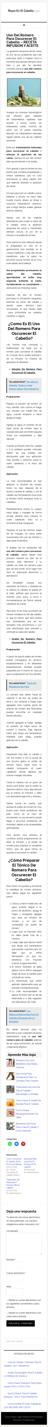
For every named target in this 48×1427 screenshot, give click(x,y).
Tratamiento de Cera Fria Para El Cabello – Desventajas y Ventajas (28, 1090)
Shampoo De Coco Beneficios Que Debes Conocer (26, 1064)
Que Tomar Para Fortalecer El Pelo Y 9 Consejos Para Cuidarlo (27, 1077)
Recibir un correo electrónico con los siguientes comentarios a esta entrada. (23, 1303)
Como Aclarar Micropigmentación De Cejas (27, 1114)
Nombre (11, 1259)
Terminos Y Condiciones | (24, 1420)
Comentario (12, 1231)
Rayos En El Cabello (24, 11)
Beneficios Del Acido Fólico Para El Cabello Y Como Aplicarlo (27, 1127)
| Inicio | (8, 1417)
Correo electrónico (16, 1273)
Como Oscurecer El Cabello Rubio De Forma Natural (13, 1161)
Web (8, 1286)
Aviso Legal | (17, 1417)
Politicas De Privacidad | (33, 1417)
